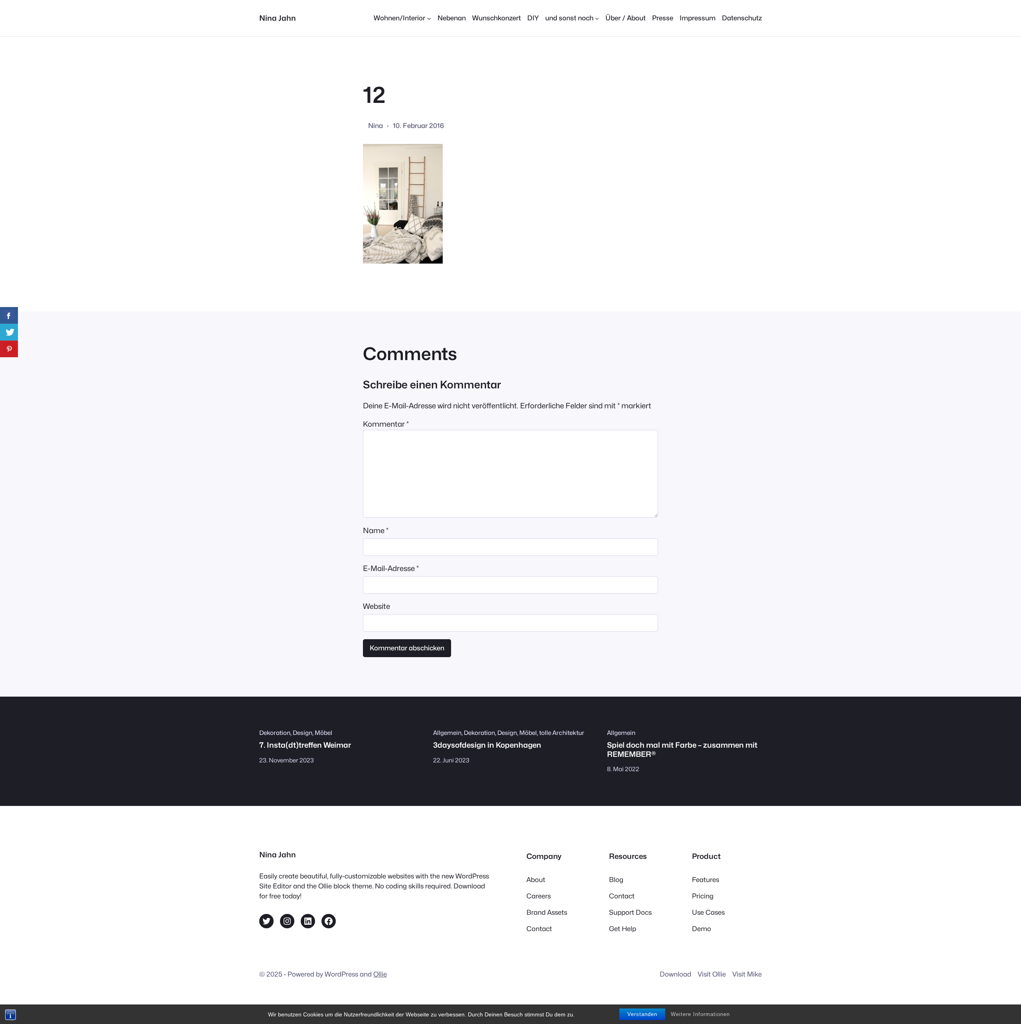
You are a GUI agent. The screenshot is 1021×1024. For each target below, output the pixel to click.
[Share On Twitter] (9, 332)
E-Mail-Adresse (391, 568)
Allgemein (447, 732)
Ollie (380, 974)
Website (376, 606)
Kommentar (386, 423)
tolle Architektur (561, 732)
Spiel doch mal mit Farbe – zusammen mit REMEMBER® (682, 749)
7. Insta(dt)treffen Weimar (305, 744)
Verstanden (642, 1014)
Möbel (323, 732)
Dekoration (274, 732)
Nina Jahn (277, 18)
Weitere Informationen (700, 1014)
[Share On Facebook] (9, 315)
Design (302, 732)
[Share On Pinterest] (9, 349)
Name (375, 530)
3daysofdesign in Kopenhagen (487, 744)
